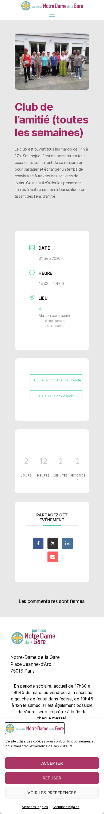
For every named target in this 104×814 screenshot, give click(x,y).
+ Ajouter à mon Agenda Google (56, 380)
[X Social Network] (52, 538)
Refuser (52, 778)
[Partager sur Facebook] (38, 538)
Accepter (52, 763)
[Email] (52, 552)
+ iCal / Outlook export (56, 396)
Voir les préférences (52, 792)
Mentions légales (35, 807)
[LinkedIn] (67, 538)
